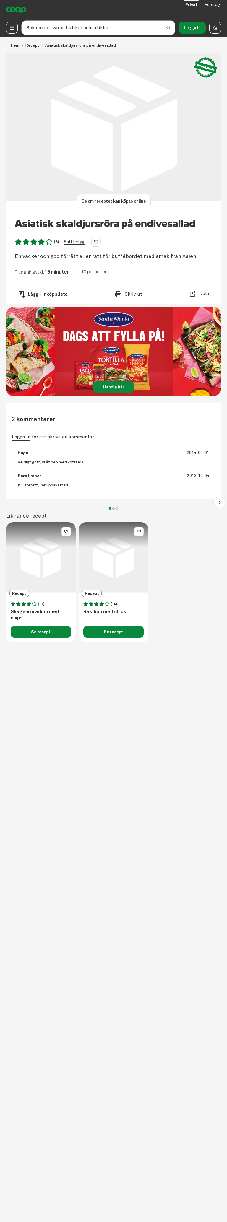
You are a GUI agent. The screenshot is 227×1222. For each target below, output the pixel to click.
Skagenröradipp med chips (35, 615)
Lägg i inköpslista (48, 294)
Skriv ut (133, 294)
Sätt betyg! (74, 241)
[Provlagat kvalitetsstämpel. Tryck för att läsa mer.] (206, 67)
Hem (15, 45)
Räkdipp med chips (104, 612)
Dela (204, 294)
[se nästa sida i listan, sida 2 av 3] (219, 502)
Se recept (41, 631)
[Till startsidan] (16, 9)
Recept (32, 45)
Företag (212, 4)
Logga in (192, 27)
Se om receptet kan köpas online (114, 201)
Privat (191, 4)
